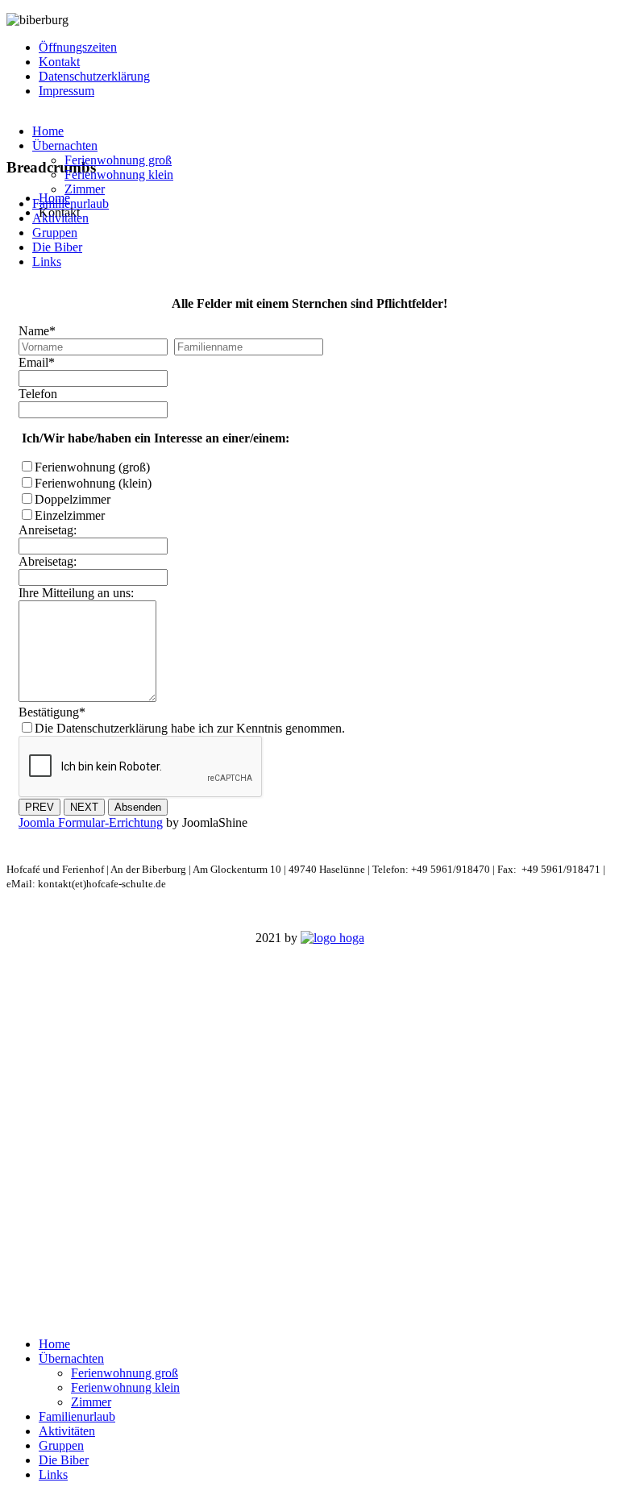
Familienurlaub (70, 203)
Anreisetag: (48, 530)
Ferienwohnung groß (118, 160)
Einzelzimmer (70, 515)
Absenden (137, 807)
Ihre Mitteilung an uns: (76, 593)
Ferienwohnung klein (118, 174)
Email (37, 362)
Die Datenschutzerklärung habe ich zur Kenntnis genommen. (190, 728)
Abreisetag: (48, 561)
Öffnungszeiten (78, 47)
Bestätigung (52, 712)
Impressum (66, 91)
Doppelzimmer (72, 499)
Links (46, 261)
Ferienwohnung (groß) (92, 467)
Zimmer (84, 189)
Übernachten (65, 145)
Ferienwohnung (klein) (93, 483)
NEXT (84, 807)
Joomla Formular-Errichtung (91, 822)
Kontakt (59, 62)
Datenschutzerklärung (94, 76)
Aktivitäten (60, 218)
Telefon (38, 394)
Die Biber (57, 247)
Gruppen (54, 232)
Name (37, 331)
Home (48, 131)
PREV (39, 807)
